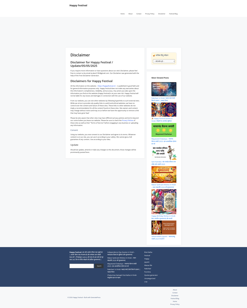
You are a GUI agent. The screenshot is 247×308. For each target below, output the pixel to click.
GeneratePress (95, 297)
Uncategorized (149, 278)
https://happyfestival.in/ (107, 86)
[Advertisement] (123, 31)
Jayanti (146, 262)
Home (123, 14)
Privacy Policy (149, 14)
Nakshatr (147, 268)
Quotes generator (151, 275)
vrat (145, 282)
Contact (138, 14)
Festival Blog (173, 14)
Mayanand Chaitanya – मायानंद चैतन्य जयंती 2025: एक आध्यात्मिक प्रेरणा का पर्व (163, 141)
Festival (147, 255)
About (130, 14)
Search (99, 266)
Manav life (148, 265)
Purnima (147, 272)
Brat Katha (148, 252)
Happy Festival (78, 5)
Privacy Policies (127, 120)
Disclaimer (161, 14)
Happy (146, 259)
